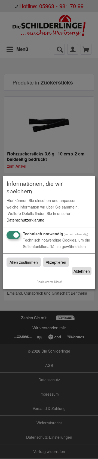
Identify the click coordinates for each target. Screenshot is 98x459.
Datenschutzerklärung (25, 220)
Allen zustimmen (24, 262)
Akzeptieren (56, 262)
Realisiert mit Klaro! (49, 281)
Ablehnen (82, 271)
